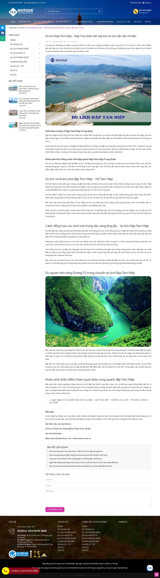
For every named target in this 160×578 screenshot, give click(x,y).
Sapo (98, 575)
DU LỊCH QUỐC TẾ (63, 22)
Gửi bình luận (56, 509)
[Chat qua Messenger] (2, 33)
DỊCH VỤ (137, 22)
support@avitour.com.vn (36, 3)
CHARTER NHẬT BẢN (105, 22)
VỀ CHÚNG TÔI (24, 22)
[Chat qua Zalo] (2, 27)
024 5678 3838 (16, 3)
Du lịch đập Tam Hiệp (132, 45)
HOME (12, 22)
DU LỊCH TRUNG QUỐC (84, 22)
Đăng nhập (136, 3)
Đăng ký (147, 3)
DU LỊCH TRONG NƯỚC (43, 22)
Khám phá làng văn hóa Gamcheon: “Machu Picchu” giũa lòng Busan (76, 451)
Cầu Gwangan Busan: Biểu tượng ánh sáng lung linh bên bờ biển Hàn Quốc (78, 455)
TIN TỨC (148, 22)
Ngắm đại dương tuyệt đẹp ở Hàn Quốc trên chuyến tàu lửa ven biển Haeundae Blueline (83, 462)
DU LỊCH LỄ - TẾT (123, 22)
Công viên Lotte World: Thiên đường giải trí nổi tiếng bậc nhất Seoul (75, 459)
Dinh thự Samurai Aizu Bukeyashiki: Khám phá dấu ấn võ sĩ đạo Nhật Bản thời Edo (80, 466)
